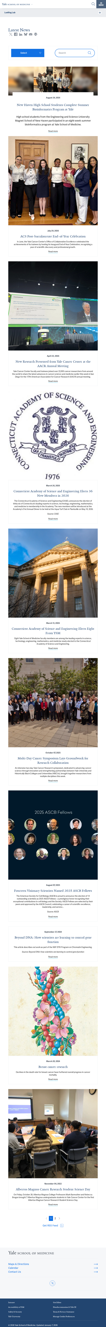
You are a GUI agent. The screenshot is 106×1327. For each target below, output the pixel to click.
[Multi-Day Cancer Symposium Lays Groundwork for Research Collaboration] (53, 702)
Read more (53, 131)
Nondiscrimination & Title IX (64, 1307)
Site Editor (57, 1302)
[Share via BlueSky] (25, 34)
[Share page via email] (30, 34)
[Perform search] (93, 4)
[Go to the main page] (18, 4)
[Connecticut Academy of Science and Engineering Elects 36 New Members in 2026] (53, 435)
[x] (52, 1283)
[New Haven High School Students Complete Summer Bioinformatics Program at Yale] (53, 81)
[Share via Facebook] (15, 34)
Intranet (11, 1302)
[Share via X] (10, 34)
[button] (51, 1218)
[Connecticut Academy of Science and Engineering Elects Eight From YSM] (53, 573)
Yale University (14, 1316)
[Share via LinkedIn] (20, 34)
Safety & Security (15, 1312)
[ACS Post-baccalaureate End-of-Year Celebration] (53, 180)
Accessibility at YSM (16, 1307)
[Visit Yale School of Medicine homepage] (31, 1253)
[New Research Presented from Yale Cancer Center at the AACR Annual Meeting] (53, 305)
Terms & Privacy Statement (63, 1312)
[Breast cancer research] (53, 1011)
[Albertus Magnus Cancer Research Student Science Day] (53, 1133)
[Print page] (35, 34)
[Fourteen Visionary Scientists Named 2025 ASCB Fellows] (53, 835)
